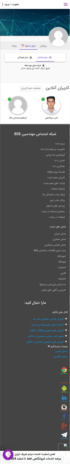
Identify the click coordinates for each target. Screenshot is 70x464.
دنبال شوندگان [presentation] (23, 57)
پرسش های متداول (55, 206)
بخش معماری (59, 239)
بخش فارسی (61, 351)
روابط (14, 46)
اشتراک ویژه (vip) (56, 172)
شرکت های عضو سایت (54, 183)
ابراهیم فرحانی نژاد (18, 118)
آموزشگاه (61, 256)
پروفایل (43, 46)
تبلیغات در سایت (57, 217)
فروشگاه (62, 262)
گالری (63, 273)
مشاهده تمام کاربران (30, 88)
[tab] (45, 58)
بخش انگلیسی (60, 357)
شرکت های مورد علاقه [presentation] (33, 65)
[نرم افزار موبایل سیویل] (64, 389)
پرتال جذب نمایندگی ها (54, 195)
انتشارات (62, 268)
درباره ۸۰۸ (60, 144)
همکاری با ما (59, 166)
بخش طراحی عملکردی (55, 245)
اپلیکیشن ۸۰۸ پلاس (55, 155)
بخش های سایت (58, 227)
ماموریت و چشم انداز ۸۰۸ (52, 149)
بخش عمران (60, 234)
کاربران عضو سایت (56, 178)
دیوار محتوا (30, 46)
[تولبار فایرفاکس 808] (64, 380)
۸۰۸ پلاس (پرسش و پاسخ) (53, 285)
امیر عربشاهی (51, 118)
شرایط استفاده (58, 189)
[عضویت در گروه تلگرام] (64, 436)
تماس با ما (60, 161)
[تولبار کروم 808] (64, 371)
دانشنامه (62, 279)
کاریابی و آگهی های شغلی (53, 290)
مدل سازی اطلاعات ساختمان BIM (50, 251)
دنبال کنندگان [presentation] (43, 57)
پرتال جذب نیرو (57, 200)
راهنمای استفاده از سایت (53, 212)
